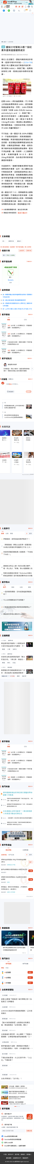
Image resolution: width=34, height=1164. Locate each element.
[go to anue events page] (26, 7)
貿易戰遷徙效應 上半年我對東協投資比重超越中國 (14, 407)
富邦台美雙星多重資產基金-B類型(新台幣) (14, 869)
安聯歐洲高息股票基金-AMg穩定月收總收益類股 (14, 878)
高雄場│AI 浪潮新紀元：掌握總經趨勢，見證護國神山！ (20, 351)
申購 (30, 871)
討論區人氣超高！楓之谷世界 (16, 461)
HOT (9, 325)
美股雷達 (9, 667)
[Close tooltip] (28, 14)
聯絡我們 (25, 1158)
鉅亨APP (10, 1154)
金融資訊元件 (17, 1158)
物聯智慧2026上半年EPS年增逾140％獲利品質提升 (5, 439)
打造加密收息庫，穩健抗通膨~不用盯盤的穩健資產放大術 (20, 343)
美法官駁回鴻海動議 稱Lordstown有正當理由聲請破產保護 (14, 416)
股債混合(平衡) (11, 865)
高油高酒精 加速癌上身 (16, 439)
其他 (8, 882)
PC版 (5, 1154)
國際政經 (10, 640)
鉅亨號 (17, 1154)
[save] (24, 10)
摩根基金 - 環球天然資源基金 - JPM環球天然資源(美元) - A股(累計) (14, 888)
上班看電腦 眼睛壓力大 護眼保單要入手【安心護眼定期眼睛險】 (28, 461)
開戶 (30, 862)
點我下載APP (22, 213)
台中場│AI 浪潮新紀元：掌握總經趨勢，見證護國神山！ (20, 326)
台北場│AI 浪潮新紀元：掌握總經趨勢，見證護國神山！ (20, 335)
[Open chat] (30, 10)
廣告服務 (8, 1158)
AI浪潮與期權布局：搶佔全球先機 (15, 209)
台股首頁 (21, 250)
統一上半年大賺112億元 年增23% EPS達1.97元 (17, 309)
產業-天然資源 (11, 892)
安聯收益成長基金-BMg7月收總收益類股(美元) (13, 860)
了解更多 (28, 261)
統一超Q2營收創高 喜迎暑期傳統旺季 (14, 300)
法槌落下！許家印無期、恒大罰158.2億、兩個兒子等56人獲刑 (4, 461)
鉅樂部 (23, 1154)
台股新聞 (10, 42)
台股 (4, 42)
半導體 (8, 983)
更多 (30, 533)
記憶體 (8, 972)
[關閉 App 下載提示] (2, 2)
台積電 (8, 977)
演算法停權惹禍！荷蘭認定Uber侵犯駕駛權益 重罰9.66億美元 (28, 439)
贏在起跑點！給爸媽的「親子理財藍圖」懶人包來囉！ (17, 247)
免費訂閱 (29, 1131)
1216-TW (28, 62)
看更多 (30, 314)
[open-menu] (2, 6)
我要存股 (28, 250)
